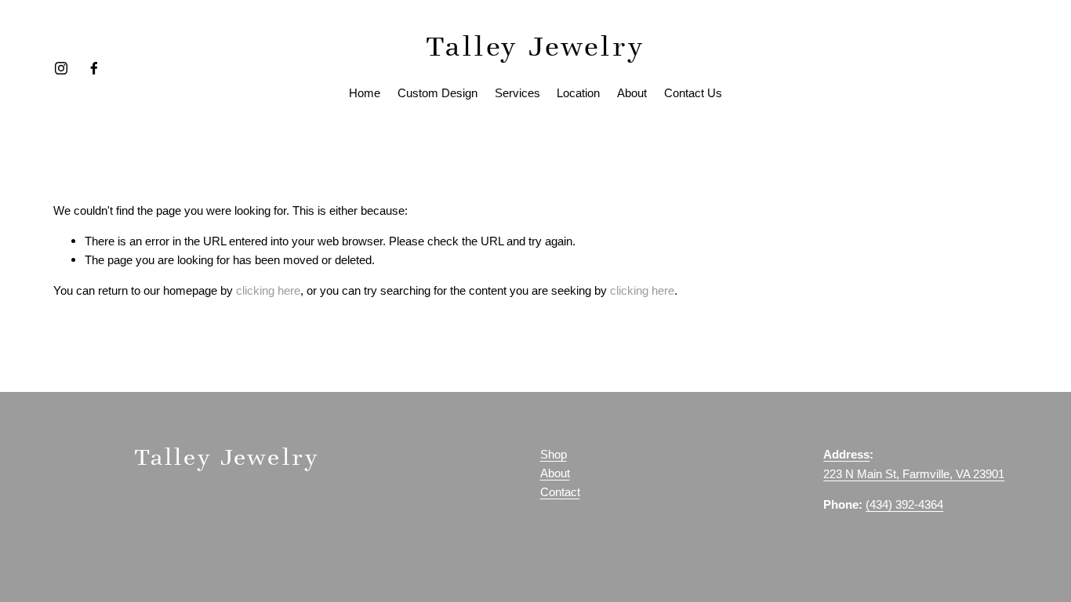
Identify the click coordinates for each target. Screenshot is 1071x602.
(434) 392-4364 (904, 505)
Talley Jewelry (536, 46)
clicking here (268, 291)
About (632, 93)
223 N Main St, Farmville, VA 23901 (913, 474)
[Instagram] (61, 68)
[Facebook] (94, 68)
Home (364, 93)
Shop (553, 454)
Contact (560, 492)
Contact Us (693, 93)
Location (578, 93)
